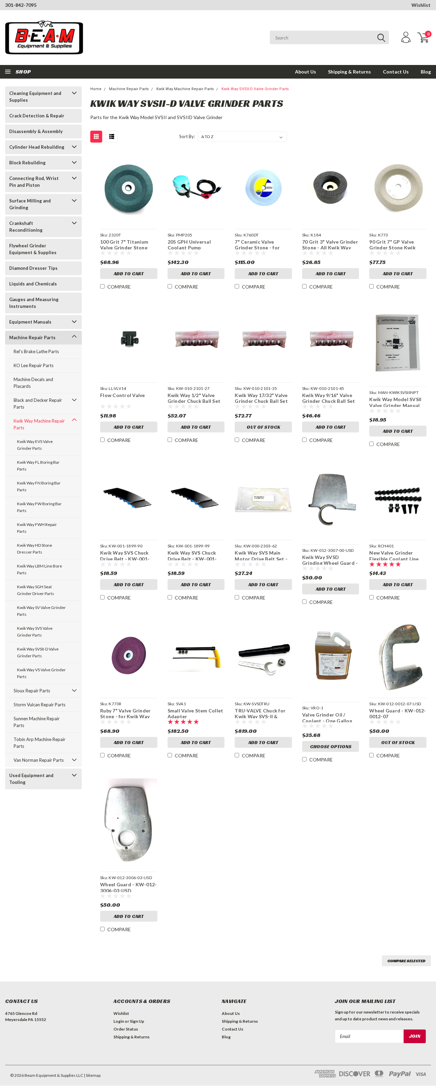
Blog (426, 72)
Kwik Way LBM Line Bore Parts (39, 569)
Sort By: (187, 136)
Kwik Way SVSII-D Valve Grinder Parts (38, 652)
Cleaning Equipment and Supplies (35, 96)
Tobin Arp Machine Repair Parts (39, 743)
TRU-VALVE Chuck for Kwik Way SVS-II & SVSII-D (260, 713)
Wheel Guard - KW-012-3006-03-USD (128, 887)
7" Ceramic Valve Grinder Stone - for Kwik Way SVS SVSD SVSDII (258, 244)
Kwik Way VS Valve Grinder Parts (41, 673)
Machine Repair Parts (32, 337)
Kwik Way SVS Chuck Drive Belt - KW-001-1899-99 (192, 555)
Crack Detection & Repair (36, 115)
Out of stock (263, 427)
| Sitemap (92, 1075)
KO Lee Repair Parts (33, 365)
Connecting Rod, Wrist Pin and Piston (34, 182)
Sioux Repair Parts (32, 690)
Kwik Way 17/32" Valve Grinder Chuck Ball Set (261, 397)
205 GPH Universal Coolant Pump (189, 244)
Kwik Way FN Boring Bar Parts (39, 486)
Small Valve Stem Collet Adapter (195, 713)
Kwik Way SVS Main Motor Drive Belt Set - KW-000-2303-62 (261, 555)
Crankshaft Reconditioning (26, 226)
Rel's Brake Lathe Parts (36, 351)
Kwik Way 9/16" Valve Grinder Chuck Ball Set (328, 397)
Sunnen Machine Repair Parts (37, 722)
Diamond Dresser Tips (33, 268)
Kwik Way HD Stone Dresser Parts (34, 549)
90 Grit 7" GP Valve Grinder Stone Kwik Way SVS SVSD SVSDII (395, 244)
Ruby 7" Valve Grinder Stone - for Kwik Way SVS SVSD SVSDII (125, 713)
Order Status (125, 1029)
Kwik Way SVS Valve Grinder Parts (34, 632)
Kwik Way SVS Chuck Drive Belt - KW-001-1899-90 (125, 555)
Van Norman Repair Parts (39, 760)
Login (118, 1021)
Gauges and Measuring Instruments (34, 303)
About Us (305, 72)
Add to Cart (129, 273)
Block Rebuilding (27, 162)
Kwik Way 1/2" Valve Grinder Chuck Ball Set (194, 397)
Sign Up (137, 1021)
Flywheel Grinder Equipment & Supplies (33, 249)
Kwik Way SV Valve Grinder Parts (41, 611)
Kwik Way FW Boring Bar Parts (39, 507)
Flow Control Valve (122, 395)
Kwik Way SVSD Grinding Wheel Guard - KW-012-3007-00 (330, 559)
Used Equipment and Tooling (31, 779)
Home (96, 89)
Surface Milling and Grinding (30, 204)
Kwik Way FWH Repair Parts (37, 528)
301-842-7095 (20, 5)
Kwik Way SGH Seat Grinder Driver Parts (35, 590)
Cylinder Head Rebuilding (36, 147)
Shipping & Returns (349, 72)
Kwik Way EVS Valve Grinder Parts (35, 445)
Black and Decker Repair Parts (38, 403)
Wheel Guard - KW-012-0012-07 (397, 713)
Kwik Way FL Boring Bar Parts (38, 466)
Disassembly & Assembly (36, 131)
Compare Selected (406, 960)
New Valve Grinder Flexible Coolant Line (394, 555)
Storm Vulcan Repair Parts (39, 704)
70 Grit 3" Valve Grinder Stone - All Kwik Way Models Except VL (330, 244)
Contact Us (396, 72)
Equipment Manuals (30, 322)
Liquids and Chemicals (33, 283)
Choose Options (331, 746)
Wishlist (421, 5)
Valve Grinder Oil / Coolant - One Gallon (327, 717)
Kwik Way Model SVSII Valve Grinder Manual (395, 401)
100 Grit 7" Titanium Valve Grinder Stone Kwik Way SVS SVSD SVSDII (124, 244)
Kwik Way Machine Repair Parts (39, 424)
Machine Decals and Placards (33, 383)
